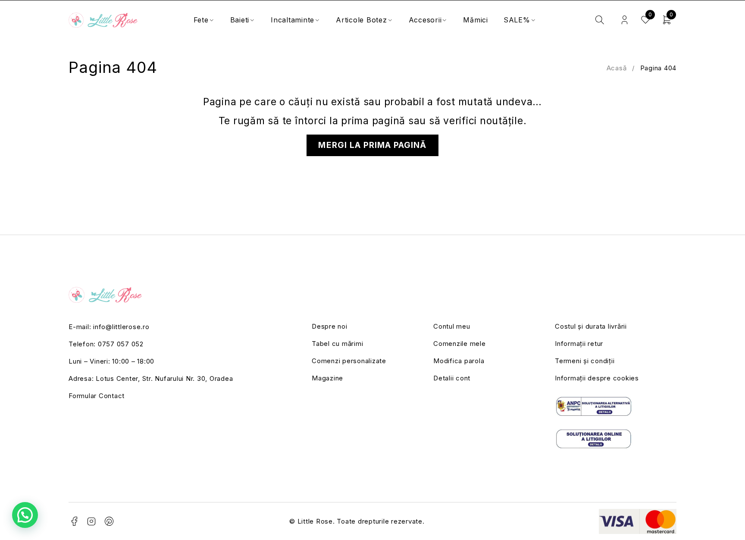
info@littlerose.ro (121, 327)
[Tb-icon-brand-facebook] (74, 521)
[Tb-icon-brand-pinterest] (109, 521)
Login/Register (624, 20)
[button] (25, 515)
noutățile (501, 121)
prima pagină (373, 121)
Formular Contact (97, 396)
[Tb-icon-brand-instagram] (91, 521)
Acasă (617, 68)
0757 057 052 (121, 344)
